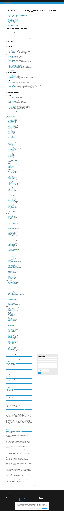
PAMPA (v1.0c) (10, 230)
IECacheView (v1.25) (11, 334)
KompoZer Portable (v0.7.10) (12, 241)
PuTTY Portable (10, 68)
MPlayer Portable (11, 77)
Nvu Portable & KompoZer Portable (13, 66)
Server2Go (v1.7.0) (10, 233)
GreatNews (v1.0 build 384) (12, 273)
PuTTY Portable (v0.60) (11, 284)
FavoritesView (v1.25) (11, 300)
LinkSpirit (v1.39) (10, 338)
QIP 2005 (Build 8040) (11, 185)
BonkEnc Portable (11, 74)
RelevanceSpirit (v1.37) (11, 347)
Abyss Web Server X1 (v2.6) (12, 228)
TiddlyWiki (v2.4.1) (10, 309)
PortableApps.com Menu (12, 107)
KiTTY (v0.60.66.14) (10, 281)
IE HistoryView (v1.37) (11, 336)
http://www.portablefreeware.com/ (13, 18)
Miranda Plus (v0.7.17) (11, 177)
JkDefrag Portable (11, 102)
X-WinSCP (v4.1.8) (10, 286)
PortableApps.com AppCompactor (13, 105)
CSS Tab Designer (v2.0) (11, 250)
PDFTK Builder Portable (11, 87)
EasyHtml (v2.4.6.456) (11, 240)
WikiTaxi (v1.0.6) (10, 134)
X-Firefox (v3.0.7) (10, 136)
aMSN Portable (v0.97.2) (11, 170)
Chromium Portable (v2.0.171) (12, 119)
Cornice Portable (10, 56)
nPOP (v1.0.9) (9, 150)
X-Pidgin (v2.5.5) (10, 190)
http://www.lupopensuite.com (10, 116)
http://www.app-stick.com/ (12, 24)
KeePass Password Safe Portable (13, 103)
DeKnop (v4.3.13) (10, 251)
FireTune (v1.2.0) (10, 332)
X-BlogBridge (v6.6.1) (11, 276)
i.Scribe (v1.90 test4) (11, 146)
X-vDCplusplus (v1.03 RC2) (11, 211)
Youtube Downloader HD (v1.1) (12, 268)
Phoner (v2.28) (10, 180)
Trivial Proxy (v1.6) (10, 321)
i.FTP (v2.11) (9, 218)
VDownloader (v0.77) (11, 262)
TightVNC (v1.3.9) (10, 293)
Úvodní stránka (52, 4)
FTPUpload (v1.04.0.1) (11, 216)
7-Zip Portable (10, 97)
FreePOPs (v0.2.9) (10, 144)
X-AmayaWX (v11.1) (10, 244)
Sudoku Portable (10, 53)
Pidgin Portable (10, 67)
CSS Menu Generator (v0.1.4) (12, 249)
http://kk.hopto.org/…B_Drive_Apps (13, 19)
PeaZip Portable (10, 104)
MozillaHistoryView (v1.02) (11, 341)
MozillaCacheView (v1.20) (11, 339)
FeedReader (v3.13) (10, 272)
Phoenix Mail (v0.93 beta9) (11, 152)
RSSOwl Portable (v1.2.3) (11, 275)
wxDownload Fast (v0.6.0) (11, 266)
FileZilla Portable (10, 62)
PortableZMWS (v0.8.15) (11, 232)
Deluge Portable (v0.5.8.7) (11, 197)
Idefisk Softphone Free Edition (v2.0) (13, 173)
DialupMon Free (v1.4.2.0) (11, 329)
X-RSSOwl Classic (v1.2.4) (11, 277)
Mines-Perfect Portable (11, 51)
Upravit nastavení (32, 508)
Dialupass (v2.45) (10, 328)
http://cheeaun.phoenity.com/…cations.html (14, 16)
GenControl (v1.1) (10, 290)
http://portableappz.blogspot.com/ (13, 25)
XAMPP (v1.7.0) (10, 236)
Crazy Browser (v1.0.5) (11, 120)
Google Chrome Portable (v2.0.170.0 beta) (14, 123)
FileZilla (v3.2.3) (10, 215)
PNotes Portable (10, 88)
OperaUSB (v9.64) (10, 129)
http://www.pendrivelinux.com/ (12, 23)
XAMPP (9, 39)
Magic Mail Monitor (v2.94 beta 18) (13, 148)
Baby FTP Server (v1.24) (11, 223)
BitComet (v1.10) (10, 195)
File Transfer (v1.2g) (10, 203)
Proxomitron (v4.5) (10, 320)
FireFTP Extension (11, 63)
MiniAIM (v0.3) (10, 176)
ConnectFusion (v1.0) (11, 256)
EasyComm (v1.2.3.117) (11, 171)
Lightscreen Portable (11, 104)
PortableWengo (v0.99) (11, 183)
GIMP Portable (10, 57)
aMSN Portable (10, 60)
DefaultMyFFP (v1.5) (10, 327)
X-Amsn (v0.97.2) (10, 189)
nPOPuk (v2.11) (10, 151)
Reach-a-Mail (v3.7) (11, 157)
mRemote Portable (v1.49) (11, 282)
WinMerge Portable (11, 110)
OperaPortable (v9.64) (11, 127)
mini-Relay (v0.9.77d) (11, 167)
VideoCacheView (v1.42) (11, 349)
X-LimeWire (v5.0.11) (10, 209)
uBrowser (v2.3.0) (10, 133)
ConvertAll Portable (11, 99)
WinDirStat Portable (11, 109)
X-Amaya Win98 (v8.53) (11, 243)
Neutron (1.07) (10, 343)
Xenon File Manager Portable (12, 111)
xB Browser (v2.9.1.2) (11, 135)
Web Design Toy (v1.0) (11, 252)
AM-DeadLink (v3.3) (10, 299)
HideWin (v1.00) (10, 313)
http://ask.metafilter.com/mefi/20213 (13, 20)
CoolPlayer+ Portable (11, 75)
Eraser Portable (10, 100)
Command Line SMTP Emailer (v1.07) (13, 164)
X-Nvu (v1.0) (9, 246)
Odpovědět (8, 361)
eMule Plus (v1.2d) (10, 200)
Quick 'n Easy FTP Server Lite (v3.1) (13, 224)
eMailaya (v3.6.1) (10, 142)
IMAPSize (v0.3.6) (10, 145)
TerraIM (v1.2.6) (10, 188)
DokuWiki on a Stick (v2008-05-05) (13, 307)
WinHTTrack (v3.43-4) (11, 264)
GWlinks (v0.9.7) (10, 301)
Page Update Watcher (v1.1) (12, 345)
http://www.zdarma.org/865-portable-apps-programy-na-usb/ (17, 15)
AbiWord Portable (11, 82)
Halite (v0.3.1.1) (10, 205)
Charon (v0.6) (10, 325)
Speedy (9, 260)
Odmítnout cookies (38, 508)
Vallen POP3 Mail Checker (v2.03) (12, 160)
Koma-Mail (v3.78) (10, 147)
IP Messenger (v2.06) (11, 174)
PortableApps (21, 501)
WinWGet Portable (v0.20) (11, 265)
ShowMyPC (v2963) (10, 292)
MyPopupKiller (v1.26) (11, 314)
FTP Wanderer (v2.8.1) (11, 217)
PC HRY (20, 500)
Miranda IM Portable (11, 63)
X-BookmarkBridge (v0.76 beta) (12, 304)
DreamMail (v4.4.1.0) (11, 141)
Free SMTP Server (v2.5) (11, 165)
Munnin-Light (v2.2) (10, 342)
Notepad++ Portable (11, 38)
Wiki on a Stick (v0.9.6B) (11, 310)
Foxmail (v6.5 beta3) (11, 143)
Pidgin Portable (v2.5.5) (11, 181)
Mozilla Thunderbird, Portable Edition (13, 65)
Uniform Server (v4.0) (11, 235)
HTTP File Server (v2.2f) (11, 229)
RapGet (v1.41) (10, 259)
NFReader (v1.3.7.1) (10, 274)
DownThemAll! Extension (12, 61)
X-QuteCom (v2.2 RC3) (11, 191)
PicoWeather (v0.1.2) (11, 346)
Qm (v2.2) (9, 156)
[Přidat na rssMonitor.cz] (41, 498)
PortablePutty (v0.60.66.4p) (12, 283)
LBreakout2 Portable (11, 50)
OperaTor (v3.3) (10, 128)
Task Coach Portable (11, 90)
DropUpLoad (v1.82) (10, 214)
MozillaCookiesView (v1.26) (11, 340)
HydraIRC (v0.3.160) (10, 172)
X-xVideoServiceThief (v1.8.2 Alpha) (13, 267)
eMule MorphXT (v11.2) (11, 198)
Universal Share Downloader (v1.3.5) (13, 261)
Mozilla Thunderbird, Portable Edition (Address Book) (16, 85)
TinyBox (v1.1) (9, 234)
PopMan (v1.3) (10, 154)
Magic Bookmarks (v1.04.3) (11, 302)
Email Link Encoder (10, 330)
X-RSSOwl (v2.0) (10, 278)
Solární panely (21, 497)
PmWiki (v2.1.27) (10, 308)
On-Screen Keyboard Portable (12, 34)
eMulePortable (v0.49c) (11, 201)
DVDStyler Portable (11, 76)
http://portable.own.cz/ (11, 22)
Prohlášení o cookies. (19, 506)
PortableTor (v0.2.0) (11, 319)
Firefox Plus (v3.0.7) (10, 121)
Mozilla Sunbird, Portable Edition (13, 84)
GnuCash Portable (11, 83)
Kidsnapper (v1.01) (10, 291)
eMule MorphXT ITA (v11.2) (11, 199)
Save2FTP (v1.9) (10, 219)
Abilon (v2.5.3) (10, 271)
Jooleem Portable (11, 49)
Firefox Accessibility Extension (12, 33)
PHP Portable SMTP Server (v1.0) (12, 231)
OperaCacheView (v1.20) (11, 344)
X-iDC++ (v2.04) (10, 208)
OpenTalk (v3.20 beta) (11, 179)
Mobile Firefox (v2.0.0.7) (11, 125)
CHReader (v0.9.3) (10, 326)
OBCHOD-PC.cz (21, 495)
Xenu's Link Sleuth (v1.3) (11, 351)
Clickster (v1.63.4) (10, 196)
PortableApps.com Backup (12, 106)
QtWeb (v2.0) (10, 130)
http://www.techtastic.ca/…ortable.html (13, 21)
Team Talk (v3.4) (10, 187)
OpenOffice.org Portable (12, 86)
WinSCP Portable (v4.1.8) (11, 285)
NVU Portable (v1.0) (10, 242)
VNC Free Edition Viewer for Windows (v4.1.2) (14, 294)
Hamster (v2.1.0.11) (10, 166)
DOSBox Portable (10, 48)
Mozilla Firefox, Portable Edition (12, 64)
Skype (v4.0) (9, 186)
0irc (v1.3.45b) (10, 178)
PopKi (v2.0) (9, 315)
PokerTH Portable (11, 52)
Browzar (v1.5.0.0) (10, 118)
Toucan (9, 108)
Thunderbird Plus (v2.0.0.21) (12, 159)
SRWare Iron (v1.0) (10, 131)
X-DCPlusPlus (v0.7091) (11, 207)
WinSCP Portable (10, 69)
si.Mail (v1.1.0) (9, 158)
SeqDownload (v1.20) (11, 348)
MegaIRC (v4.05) (10, 175)
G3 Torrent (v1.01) (10, 204)
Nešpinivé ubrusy (21, 499)
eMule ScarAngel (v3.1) (11, 202)
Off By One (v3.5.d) (10, 126)
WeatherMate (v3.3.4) (11, 350)
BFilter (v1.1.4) (10, 318)
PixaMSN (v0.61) (10, 182)
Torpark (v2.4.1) (10, 132)
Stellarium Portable (11, 44)
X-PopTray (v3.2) (10, 161)
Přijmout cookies (44, 508)
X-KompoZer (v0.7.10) (11, 245)
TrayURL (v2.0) (10, 303)
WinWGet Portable (11, 70)
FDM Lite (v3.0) (10, 257)
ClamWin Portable (11, 98)
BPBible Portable (10, 43)
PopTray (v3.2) (10, 155)
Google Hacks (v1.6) (10, 333)
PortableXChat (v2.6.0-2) (11, 184)
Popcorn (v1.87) (10, 153)
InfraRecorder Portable (11, 101)
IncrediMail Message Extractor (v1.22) (13, 337)
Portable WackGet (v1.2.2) (11, 258)
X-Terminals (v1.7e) (10, 295)
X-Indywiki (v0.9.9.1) (10, 137)
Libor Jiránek (21, 496)
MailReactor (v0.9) (10, 149)
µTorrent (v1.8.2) (10, 206)
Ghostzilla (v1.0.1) (10, 122)
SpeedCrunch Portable (11, 89)
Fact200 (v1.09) (10, 331)
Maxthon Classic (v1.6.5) (11, 124)
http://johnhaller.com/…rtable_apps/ (13, 17)
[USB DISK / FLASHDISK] (8, 2)
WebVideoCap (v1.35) (11, 263)
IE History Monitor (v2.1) (11, 335)
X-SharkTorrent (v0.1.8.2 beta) (12, 210)
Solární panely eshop (22, 498)
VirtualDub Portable (11, 78)
